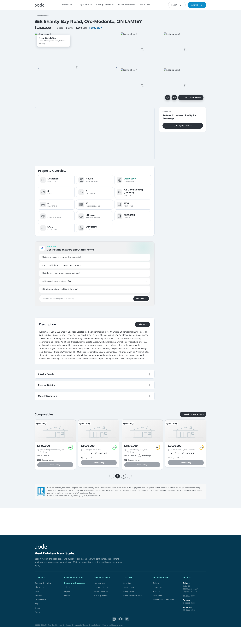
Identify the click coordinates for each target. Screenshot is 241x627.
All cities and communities (163, 599)
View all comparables (192, 414)
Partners (38, 595)
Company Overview (43, 583)
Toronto (156, 591)
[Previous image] (38, 68)
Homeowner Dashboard (74, 583)
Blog (36, 603)
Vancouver (157, 595)
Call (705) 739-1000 (184, 125)
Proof (37, 591)
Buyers (67, 591)
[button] (38, 68)
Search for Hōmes (126, 4)
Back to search (43, 15)
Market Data (128, 587)
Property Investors (101, 595)
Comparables (128, 591)
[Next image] (116, 68)
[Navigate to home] (39, 5)
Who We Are (40, 587)
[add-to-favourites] (167, 97)
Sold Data (127, 583)
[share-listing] (174, 97)
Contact (38, 612)
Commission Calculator (133, 595)
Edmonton (157, 587)
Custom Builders (101, 587)
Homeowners (99, 583)
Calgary (156, 583)
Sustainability (40, 599)
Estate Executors (101, 591)
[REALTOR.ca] (41, 491)
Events (37, 608)
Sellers (66, 587)
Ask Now (140, 298)
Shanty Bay (94, 27)
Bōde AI (67, 595)
